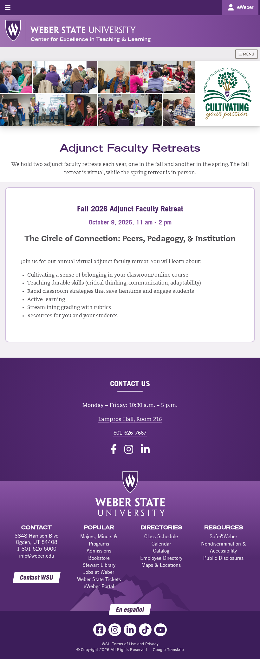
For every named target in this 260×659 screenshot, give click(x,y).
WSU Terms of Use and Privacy (130, 643)
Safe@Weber (223, 536)
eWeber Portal (99, 586)
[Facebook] (113, 450)
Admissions (99, 550)
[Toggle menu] (8, 7)
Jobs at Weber (98, 572)
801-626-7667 (130, 433)
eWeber (245, 7)
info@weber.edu (36, 556)
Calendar (161, 543)
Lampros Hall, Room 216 (130, 419)
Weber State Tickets (99, 579)
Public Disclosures (223, 558)
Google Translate (168, 649)
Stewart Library (98, 565)
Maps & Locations (161, 565)
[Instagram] (128, 450)
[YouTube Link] (160, 629)
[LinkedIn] (145, 450)
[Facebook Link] (99, 629)
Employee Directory (161, 558)
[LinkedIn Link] (130, 629)
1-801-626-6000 (36, 549)
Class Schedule (161, 536)
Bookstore (99, 558)
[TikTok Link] (145, 629)
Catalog (161, 550)
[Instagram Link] (114, 629)
